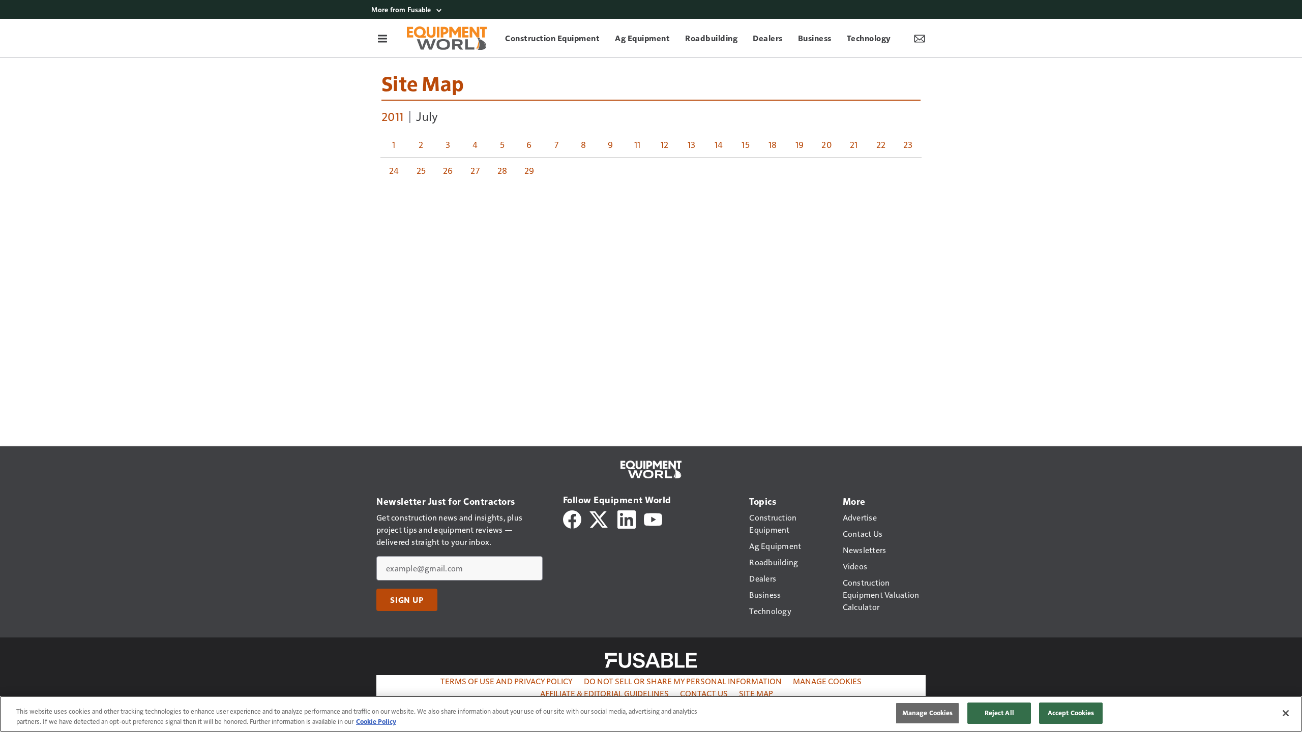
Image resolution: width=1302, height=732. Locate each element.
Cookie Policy (376, 721)
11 (637, 144)
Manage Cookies (827, 681)
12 (665, 144)
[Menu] (382, 38)
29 (529, 170)
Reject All (999, 713)
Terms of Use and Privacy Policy (506, 681)
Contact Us (704, 693)
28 (502, 170)
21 (854, 144)
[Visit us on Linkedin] (626, 518)
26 (448, 170)
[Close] (1286, 713)
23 (908, 144)
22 (881, 144)
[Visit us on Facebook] (572, 518)
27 (475, 170)
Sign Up (407, 600)
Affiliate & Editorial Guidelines (604, 693)
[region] (651, 714)
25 (421, 170)
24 (394, 170)
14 (719, 144)
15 (746, 144)
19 (799, 144)
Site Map (422, 83)
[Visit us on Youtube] (653, 518)
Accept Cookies (1071, 713)
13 (692, 144)
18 (772, 144)
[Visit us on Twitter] (599, 518)
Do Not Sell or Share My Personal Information (683, 681)
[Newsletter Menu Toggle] (919, 38)
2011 (392, 116)
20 (826, 144)
